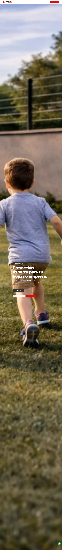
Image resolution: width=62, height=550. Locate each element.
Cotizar (26, 2)
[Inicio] (8, 2)
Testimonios (31, 2)
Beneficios (17, 2)
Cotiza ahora (54, 2)
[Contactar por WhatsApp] (59, 543)
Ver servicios (18, 290)
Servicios (21, 2)
